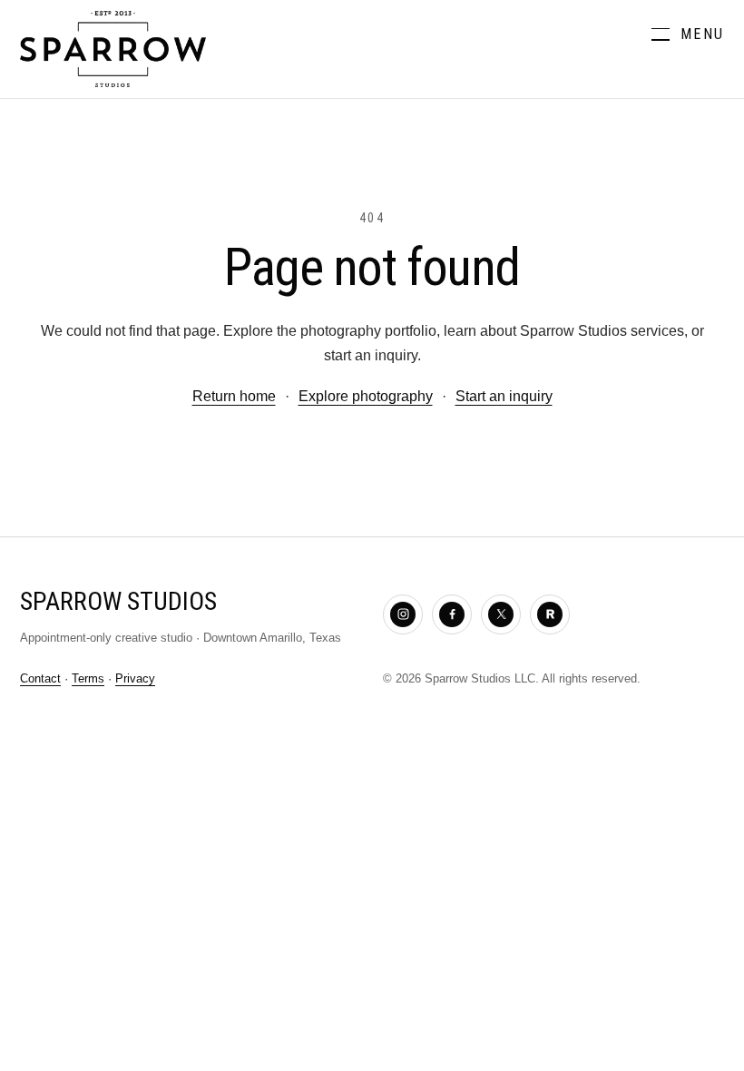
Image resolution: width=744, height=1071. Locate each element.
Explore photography (366, 396)
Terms (88, 678)
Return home (234, 396)
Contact (40, 678)
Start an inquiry (504, 396)
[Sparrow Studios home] (113, 49)
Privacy (135, 678)
